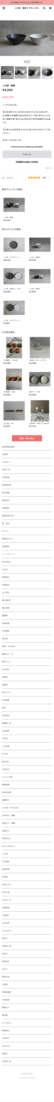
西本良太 (5, 500)
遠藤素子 (5, 800)
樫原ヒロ (5, 1007)
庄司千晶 (5, 892)
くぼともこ (6, 462)
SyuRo (5, 569)
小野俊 (5, 984)
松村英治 (5, 715)
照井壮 (5, 938)
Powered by (24, 1078)
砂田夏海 (5, 907)
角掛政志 (5, 961)
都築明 (5, 615)
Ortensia (6, 1046)
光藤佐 (5, 677)
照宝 (4, 708)
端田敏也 (5, 1030)
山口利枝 (5, 923)
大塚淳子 (5, 1038)
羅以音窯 (5, 608)
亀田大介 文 (7, 654)
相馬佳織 (5, 785)
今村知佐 (5, 861)
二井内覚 (5, 746)
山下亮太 (5, 592)
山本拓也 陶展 (8, 815)
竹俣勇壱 (5, 631)
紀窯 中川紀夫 (8, 646)
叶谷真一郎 (6, 1061)
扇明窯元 (5, 577)
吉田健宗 (5, 546)
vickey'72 (6, 900)
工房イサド (6, 469)
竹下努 (5, 754)
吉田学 (5, 685)
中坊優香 (5, 700)
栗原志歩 (5, 977)
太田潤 (5, 454)
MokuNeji (6, 562)
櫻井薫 (5, 1015)
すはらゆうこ (7, 931)
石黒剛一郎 (6, 946)
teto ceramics (8, 846)
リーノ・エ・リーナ (8, 554)
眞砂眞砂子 (6, 600)
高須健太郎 (6, 485)
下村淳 (5, 738)
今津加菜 (5, 1000)
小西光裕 (5, 477)
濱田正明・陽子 (8, 516)
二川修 (5, 854)
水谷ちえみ (6, 884)
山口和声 (5, 731)
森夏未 (5, 1053)
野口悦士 (5, 761)
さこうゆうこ (7, 1023)
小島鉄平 (5, 915)
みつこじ (5, 531)
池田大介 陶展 (8, 823)
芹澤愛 (5, 877)
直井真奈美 (6, 792)
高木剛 (5, 639)
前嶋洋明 (5, 869)
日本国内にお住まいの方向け (27, 162)
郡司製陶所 (6, 992)
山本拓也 (5, 669)
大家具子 (5, 769)
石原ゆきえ (6, 838)
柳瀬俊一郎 (6, 723)
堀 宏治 (5, 523)
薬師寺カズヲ (7, 539)
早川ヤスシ (6, 692)
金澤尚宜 (5, 623)
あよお (4, 969)
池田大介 (5, 831)
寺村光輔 (5, 493)
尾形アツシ (6, 662)
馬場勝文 (5, 508)
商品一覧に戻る (27, 438)
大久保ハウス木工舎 (10, 808)
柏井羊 (5, 954)
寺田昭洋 (5, 585)
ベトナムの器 (7, 777)
